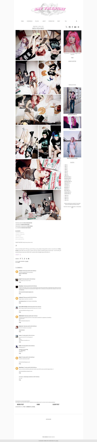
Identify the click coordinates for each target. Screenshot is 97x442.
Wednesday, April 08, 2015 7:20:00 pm (30, 315)
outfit (19, 262)
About (44, 21)
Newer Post (20, 404)
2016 (66, 174)
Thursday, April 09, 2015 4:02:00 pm (28, 357)
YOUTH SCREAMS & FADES (72, 158)
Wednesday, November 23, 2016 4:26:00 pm (31, 376)
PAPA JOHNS (30, 226)
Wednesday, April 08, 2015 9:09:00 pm (30, 326)
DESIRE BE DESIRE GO (72, 114)
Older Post (56, 404)
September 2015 (67, 181)
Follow (72, 57)
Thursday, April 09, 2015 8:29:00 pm (30, 367)
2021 (66, 166)
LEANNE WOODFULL (20, 232)
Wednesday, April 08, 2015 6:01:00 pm (30, 297)
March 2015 (66, 190)
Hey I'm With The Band (23, 306)
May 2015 (66, 187)
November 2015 (67, 178)
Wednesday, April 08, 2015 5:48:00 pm (29, 270)
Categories (29, 21)
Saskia (20, 345)
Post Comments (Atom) (29, 406)
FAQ (66, 21)
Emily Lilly (21, 326)
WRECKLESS (21, 315)
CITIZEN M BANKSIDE (25, 224)
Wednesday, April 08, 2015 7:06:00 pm (34, 306)
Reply (20, 275)
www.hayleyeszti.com (22, 301)
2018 (66, 171)
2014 (66, 195)
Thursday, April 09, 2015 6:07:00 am (28, 335)
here (72, 207)
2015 (66, 175)
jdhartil (20, 357)
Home (22, 21)
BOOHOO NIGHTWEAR (26, 227)
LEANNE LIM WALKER (20, 234)
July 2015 (66, 184)
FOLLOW (37, 21)
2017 (66, 172)
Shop (58, 21)
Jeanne (20, 335)
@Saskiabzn (23, 350)
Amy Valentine (45, 436)
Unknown (21, 270)
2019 (66, 169)
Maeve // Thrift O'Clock (23, 273)
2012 (66, 198)
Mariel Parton (21, 367)
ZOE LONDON (18, 235)
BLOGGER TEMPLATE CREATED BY (48, 440)
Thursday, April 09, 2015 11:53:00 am (28, 345)
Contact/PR (51, 21)
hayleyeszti (21, 297)
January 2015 (66, 193)
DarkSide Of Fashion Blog (23, 349)
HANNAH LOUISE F (19, 237)
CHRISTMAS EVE (72, 129)
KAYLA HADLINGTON (28, 222)
